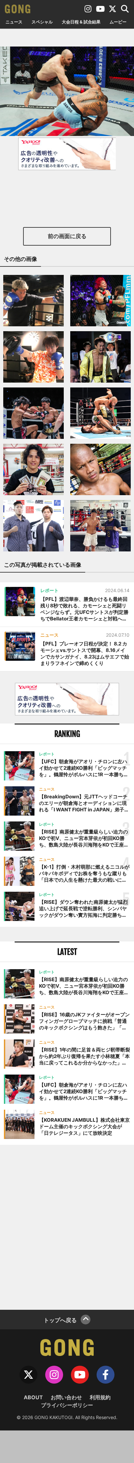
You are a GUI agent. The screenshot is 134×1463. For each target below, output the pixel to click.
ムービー (118, 21)
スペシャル (42, 21)
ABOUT (33, 1397)
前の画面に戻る (67, 236)
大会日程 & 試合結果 (81, 21)
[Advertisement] (67, 1226)
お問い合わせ (66, 1397)
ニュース (14, 21)
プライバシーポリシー (67, 1405)
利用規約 (100, 1397)
